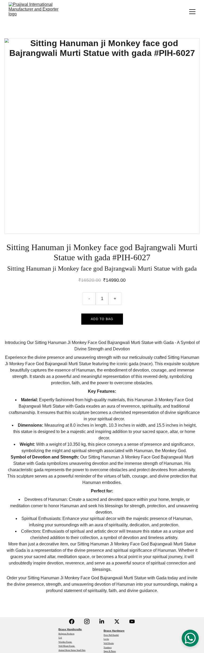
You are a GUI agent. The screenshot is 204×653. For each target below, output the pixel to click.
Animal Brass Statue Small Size (72, 650)
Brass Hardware (114, 630)
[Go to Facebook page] (71, 621)
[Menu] (192, 11)
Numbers (108, 647)
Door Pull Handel (111, 635)
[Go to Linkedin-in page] (101, 621)
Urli (60, 638)
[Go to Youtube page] (132, 621)
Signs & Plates (110, 651)
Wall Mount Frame (66, 646)
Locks (106, 639)
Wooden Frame (65, 642)
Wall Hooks (109, 643)
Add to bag (102, 319)
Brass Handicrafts (70, 629)
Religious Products (66, 634)
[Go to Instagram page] (87, 621)
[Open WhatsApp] (190, 638)
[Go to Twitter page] (117, 621)
